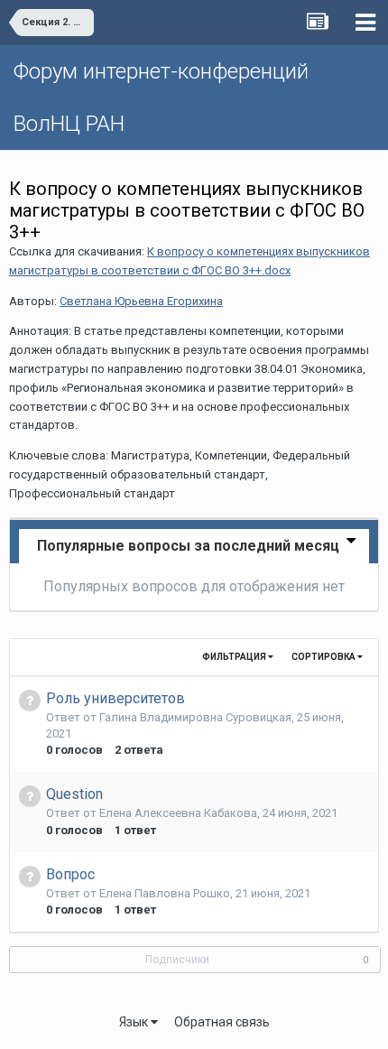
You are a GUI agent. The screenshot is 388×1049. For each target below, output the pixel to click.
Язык (135, 1022)
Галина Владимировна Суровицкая (195, 717)
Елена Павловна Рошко (164, 893)
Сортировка (324, 657)
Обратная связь (222, 1022)
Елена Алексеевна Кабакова (178, 813)
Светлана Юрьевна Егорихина (141, 301)
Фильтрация (235, 657)
